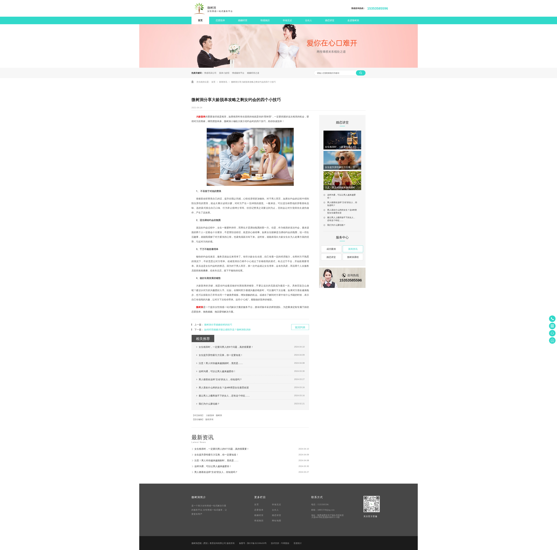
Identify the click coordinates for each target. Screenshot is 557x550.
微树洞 (199, 307)
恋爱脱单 (220, 20)
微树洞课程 (353, 257)
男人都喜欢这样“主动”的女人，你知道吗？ (220, 379)
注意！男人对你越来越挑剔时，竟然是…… (221, 363)
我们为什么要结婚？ (209, 403)
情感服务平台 (238, 72)
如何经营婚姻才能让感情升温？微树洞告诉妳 (227, 329)
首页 (200, 20)
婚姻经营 (242, 20)
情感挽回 (265, 20)
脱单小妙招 (224, 72)
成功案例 (331, 249)
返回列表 (300, 327)
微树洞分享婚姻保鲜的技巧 (218, 324)
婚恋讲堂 (329, 20)
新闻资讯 (223, 81)
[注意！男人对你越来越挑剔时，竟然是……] (342, 180)
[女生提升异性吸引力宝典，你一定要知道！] (342, 160)
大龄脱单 (200, 116)
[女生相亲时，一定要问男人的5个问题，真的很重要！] (342, 140)
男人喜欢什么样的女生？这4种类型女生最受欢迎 (224, 387)
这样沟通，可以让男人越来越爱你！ (217, 371)
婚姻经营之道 (253, 72)
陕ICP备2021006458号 (257, 543)
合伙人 (308, 20)
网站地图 (276, 521)
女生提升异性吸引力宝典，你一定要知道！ (221, 355)
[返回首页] (552, 340)
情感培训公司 (210, 72)
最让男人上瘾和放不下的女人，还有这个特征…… (224, 395)
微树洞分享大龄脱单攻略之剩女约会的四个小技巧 (253, 81)
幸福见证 (287, 20)
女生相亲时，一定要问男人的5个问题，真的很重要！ (226, 346)
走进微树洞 (353, 20)
